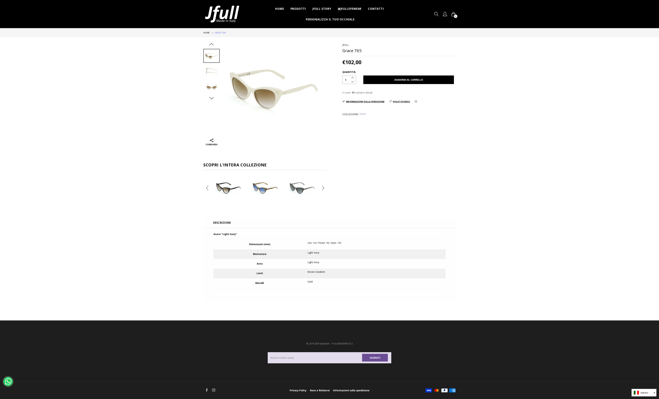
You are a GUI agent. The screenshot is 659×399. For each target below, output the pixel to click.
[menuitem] (279, 8)
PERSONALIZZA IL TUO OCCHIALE (330, 19)
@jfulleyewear (349, 9)
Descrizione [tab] (222, 223)
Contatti (376, 9)
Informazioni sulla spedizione (351, 390)
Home (279, 9)
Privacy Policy (298, 390)
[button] (644, 392)
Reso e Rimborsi (320, 390)
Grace (362, 113)
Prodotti (298, 9)
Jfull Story (322, 9)
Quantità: (349, 72)
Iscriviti (375, 357)
